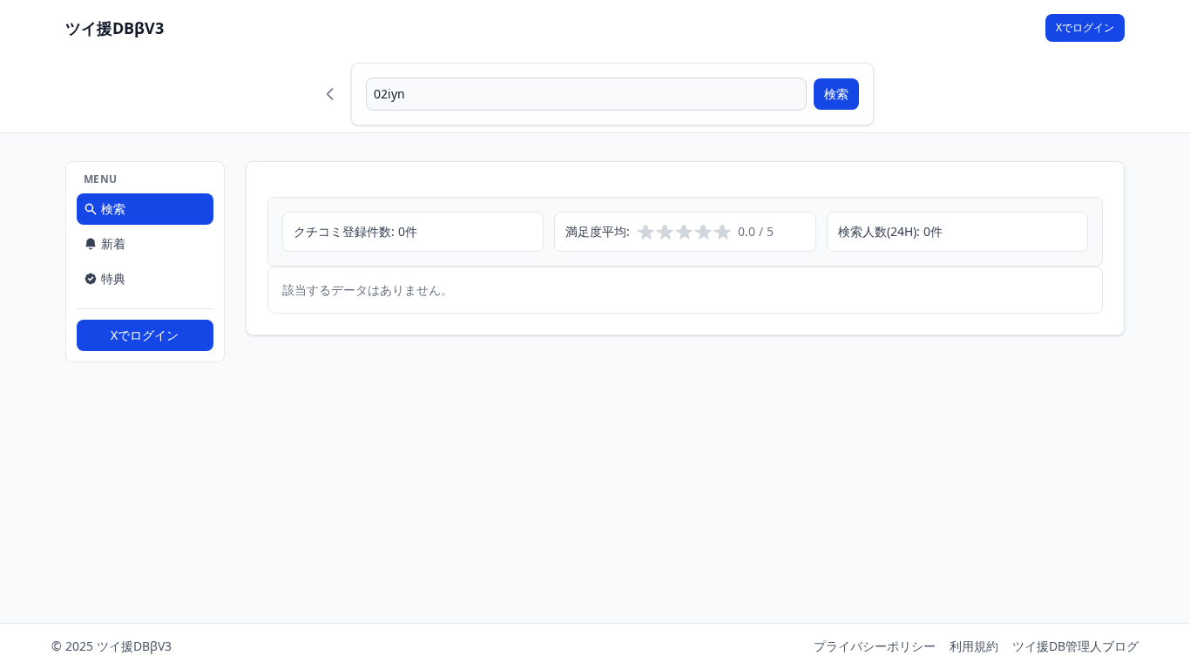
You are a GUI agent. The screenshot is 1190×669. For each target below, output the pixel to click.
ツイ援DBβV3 (114, 27)
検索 (836, 93)
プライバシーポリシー (875, 646)
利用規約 (974, 646)
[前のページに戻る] (330, 94)
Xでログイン (1085, 27)
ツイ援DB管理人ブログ (1075, 646)
